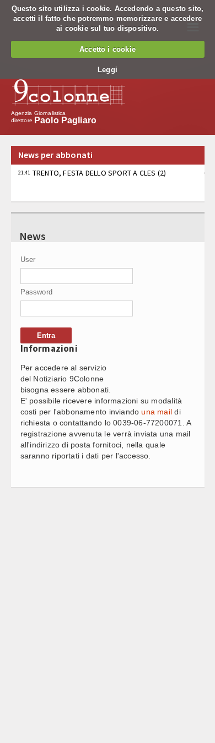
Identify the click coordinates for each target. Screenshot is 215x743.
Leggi (107, 69)
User (28, 259)
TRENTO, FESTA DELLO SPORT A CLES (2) (92, 173)
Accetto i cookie (107, 49)
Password (36, 292)
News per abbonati (55, 154)
